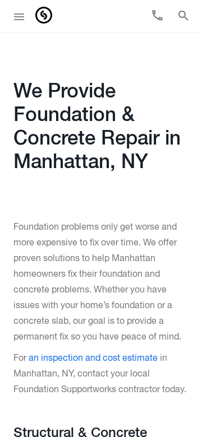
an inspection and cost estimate (93, 358)
